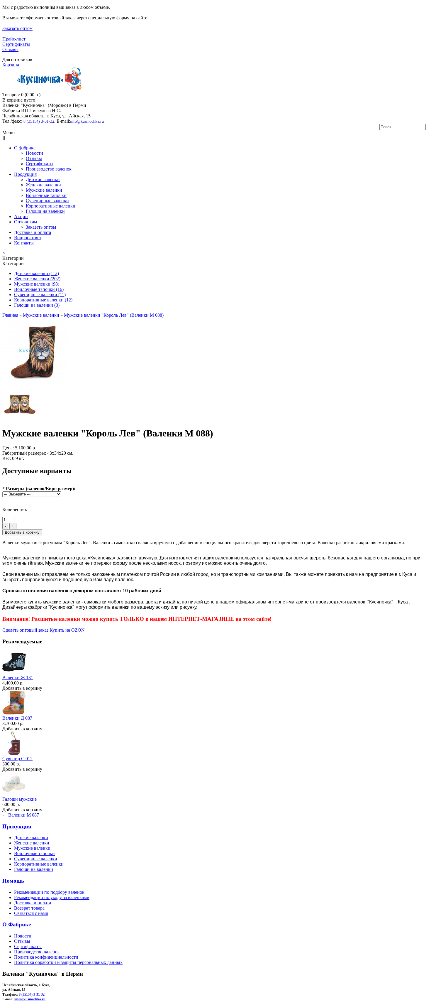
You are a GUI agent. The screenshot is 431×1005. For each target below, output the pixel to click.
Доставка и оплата (32, 902)
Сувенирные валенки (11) (40, 294)
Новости (22, 935)
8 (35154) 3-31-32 (38, 121)
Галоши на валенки (33, 869)
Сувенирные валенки (35, 858)
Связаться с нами (31, 913)
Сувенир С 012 (17, 758)
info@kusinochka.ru (87, 121)
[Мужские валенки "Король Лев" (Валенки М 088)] (35, 383)
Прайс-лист (14, 38)
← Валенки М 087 (20, 814)
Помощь (13, 881)
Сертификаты (16, 44)
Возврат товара (29, 907)
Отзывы (10, 49)
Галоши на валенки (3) (37, 305)
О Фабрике (16, 924)
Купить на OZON (67, 630)
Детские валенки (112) (36, 273)
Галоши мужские (19, 799)
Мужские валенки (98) (36, 283)
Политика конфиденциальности (46, 957)
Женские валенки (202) (37, 278)
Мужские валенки (32, 848)
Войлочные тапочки (34, 853)
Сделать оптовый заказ (25, 630)
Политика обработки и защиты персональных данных (68, 962)
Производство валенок (37, 951)
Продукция (16, 826)
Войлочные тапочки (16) (39, 289)
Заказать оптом (17, 28)
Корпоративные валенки (39, 863)
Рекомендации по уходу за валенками (51, 897)
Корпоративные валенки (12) (43, 299)
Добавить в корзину (22, 688)
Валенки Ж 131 (17, 677)
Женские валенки (31, 842)
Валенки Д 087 (17, 718)
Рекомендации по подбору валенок (49, 892)
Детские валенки (31, 837)
